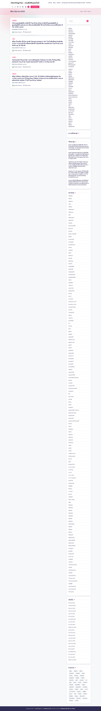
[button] (35, 7)
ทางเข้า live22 (71, 467)
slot (69, 105)
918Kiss (14, 73)
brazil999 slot (71, 244)
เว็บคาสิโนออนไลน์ (72, 564)
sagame (70, 369)
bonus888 (70, 242)
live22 (69, 49)
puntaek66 (71, 358)
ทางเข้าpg (70, 469)
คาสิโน (69, 450)
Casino (70, 247)
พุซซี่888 (70, 486)
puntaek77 (71, 361)
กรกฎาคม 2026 (72, 605)
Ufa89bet (70, 429)
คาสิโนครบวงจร (71, 453)
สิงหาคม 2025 (71, 635)
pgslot (70, 44)
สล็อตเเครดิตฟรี (71, 545)
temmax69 (71, 418)
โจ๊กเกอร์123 (71, 114)
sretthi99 (70, 407)
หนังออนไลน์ (71, 54)
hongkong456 (71, 274)
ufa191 (69, 426)
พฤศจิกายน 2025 (72, 627)
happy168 (70, 269)
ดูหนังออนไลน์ (71, 109)
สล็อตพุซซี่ (70, 534)
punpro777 (71, 63)
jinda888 (70, 282)
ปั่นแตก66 (70, 59)
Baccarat (70, 228)
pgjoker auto (71, 339)
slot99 (70, 74)
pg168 (69, 71)
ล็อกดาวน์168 (71, 499)
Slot (69, 393)
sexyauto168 (71, 385)
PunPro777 (71, 356)
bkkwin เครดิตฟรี (72, 234)
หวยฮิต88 (70, 559)
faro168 (70, 258)
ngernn (70, 315)
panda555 (71, 320)
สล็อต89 (70, 518)
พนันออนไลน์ (71, 483)
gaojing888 (71, 266)
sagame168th (71, 33)
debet (69, 252)
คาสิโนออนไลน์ (71, 456)
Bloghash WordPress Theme (68, 708)
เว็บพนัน (70, 567)
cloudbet (70, 250)
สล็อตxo (70, 124)
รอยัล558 (70, 497)
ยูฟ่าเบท (70, 494)
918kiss (70, 28)
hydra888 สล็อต (72, 277)
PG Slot (70, 326)
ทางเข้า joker (71, 110)
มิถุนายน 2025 (71, 640)
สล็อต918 (70, 521)
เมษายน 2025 (71, 646)
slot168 (70, 399)
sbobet (70, 380)
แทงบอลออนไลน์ (72, 586)
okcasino (70, 318)
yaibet (69, 448)
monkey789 (71, 312)
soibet (69, 404)
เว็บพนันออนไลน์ (72, 570)
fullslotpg (70, 47)
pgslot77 (70, 57)
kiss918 (70, 102)
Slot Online (71, 396)
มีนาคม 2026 (71, 616)
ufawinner (70, 442)
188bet (70, 198)
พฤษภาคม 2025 (72, 643)
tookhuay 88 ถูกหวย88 (73, 421)
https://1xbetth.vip (73, 95)
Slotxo (69, 402)
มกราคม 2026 (71, 621)
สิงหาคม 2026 (71, 603)
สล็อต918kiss (71, 524)
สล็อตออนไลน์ (71, 126)
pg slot (70, 100)
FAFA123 (70, 255)
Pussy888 (70, 364)
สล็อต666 (70, 513)
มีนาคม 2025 (71, 649)
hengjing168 (71, 271)
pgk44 (70, 345)
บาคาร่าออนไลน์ (72, 61)
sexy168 (70, 383)
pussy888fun (71, 366)
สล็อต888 (14, 20)
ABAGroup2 (71, 217)
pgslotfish (70, 350)
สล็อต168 (70, 505)
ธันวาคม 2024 (71, 657)
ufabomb (70, 437)
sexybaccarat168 (72, 388)
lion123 (70, 293)
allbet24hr (70, 220)
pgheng (70, 334)
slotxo (69, 90)
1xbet (69, 204)
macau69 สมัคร (72, 307)
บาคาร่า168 (71, 42)
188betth (70, 201)
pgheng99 (70, 45)
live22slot (70, 299)
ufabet (70, 431)
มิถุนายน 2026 (71, 608)
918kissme (70, 212)
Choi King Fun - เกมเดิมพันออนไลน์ (25, 3)
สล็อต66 (70, 76)
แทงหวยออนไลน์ (72, 589)
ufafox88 (70, 440)
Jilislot (69, 280)
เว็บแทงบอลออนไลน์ (72, 581)
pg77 (69, 328)
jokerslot (70, 121)
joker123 (70, 30)
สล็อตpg (70, 529)
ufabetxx (70, 434)
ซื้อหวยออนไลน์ (71, 64)
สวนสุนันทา (71, 548)
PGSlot (14, 57)
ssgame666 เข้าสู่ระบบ (73, 410)
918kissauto (71, 209)
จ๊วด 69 (70, 459)
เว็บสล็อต (70, 572)
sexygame (70, 391)
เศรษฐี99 (70, 583)
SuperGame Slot (72, 412)
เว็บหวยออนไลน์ (72, 575)
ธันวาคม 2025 (71, 624)
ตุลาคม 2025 (71, 630)
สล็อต (14, 38)
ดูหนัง (69, 50)
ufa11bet (76, 689)
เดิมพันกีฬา (71, 700)
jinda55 (70, 72)
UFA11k (70, 423)
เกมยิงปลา (70, 562)
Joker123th (71, 288)
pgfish (69, 331)
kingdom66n (71, 290)
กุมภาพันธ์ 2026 (72, 619)
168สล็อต (70, 196)
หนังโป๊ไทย (70, 93)
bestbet (70, 231)
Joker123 (70, 285)
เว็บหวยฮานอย (71, 578)
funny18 (70, 263)
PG (69, 323)
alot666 (70, 223)
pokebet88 (71, 353)
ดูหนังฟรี (70, 37)
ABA (69, 215)
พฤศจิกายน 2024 (72, 659)
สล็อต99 (70, 526)
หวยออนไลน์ (71, 66)
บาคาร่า (70, 88)
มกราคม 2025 (71, 654)
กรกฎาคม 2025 (72, 638)
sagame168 (71, 372)
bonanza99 (71, 239)
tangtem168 (71, 415)
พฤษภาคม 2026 (72, 611)
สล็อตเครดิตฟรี (71, 540)
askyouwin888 (71, 225)
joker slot (70, 112)
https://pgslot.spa (72, 97)
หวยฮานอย (70, 556)
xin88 (69, 445)
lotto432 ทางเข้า (72, 301)
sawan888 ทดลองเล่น (73, 377)
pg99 (70, 682)
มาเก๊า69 (70, 491)
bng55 (70, 236)
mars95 (70, 309)
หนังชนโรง (70, 31)
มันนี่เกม (70, 488)
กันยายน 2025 (71, 632)
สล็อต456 (70, 507)
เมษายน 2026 (71, 613)
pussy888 (70, 38)
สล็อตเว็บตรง (71, 77)
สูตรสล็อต (70, 551)
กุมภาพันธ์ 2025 (72, 651)
